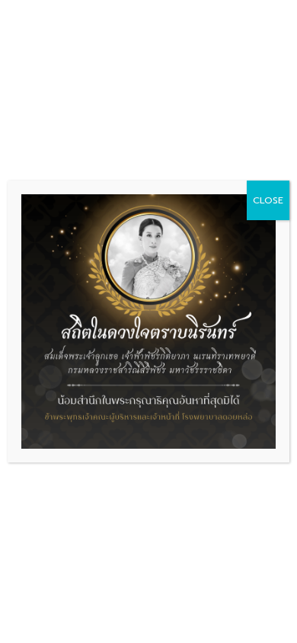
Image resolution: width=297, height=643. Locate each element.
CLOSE (268, 200)
